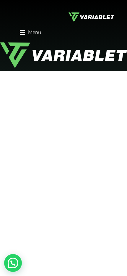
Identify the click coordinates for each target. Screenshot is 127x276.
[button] (30, 32)
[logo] (63, 55)
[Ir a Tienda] (118, 267)
